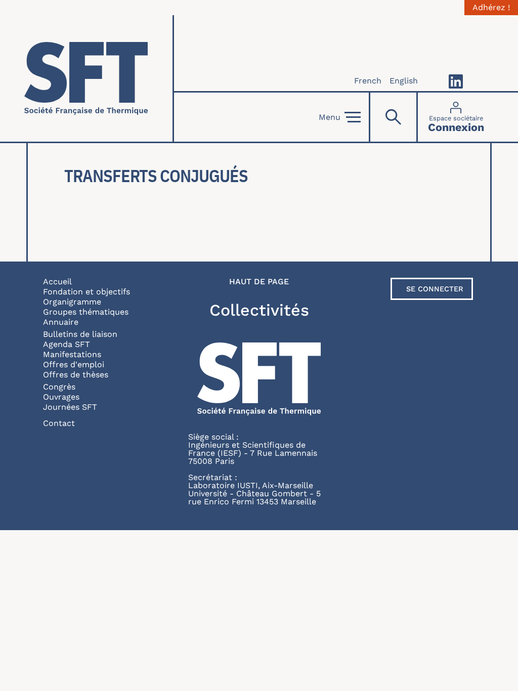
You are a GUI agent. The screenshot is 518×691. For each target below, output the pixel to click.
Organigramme (72, 302)
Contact (59, 423)
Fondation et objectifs (86, 291)
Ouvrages (61, 397)
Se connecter (434, 289)
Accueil (57, 281)
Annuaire (60, 322)
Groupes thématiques (85, 312)
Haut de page (259, 282)
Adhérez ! (491, 8)
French (367, 80)
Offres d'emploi (73, 364)
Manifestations (72, 354)
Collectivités (259, 310)
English (404, 80)
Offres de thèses (75, 374)
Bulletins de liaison (80, 334)
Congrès (59, 387)
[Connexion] (456, 117)
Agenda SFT (66, 344)
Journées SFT (70, 407)
